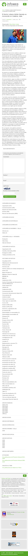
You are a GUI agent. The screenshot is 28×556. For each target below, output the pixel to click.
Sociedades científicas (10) (9, 387)
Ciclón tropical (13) (7, 285)
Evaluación (5, 239)
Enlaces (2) (5, 318)
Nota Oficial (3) (6, 353)
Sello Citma (5, 241)
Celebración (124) (6, 280)
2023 (3, 409)
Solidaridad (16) (6, 389)
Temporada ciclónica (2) (8, 395)
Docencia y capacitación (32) (9, 308)
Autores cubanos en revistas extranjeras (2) (13, 268)
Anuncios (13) (5, 266)
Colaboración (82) (6, 289)
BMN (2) (4, 278)
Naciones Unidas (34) (7, 351)
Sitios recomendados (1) (8, 383)
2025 (3, 406)
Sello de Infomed (6, 242)
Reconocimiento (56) (7, 374)
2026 (3, 404)
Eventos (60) (5, 324)
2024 (3, 407)
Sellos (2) (4, 232)
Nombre (5, 175)
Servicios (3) (5, 380)
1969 (3, 413)
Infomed (11, 552)
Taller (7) (4, 391)
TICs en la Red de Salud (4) (9, 397)
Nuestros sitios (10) (7, 354)
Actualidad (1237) (6, 261)
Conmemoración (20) (7, 291)
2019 (3, 430)
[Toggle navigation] (24, 4)
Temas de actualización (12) (9, 393)
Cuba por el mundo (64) (8, 299)
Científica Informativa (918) (9, 250)
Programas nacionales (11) (9, 366)
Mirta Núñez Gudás (14, 24)
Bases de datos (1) (7, 272)
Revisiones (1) (5, 376)
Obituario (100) (6, 356)
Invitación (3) (5, 339)
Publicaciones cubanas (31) (9, 370)
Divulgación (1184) (7, 252)
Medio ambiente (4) (7, 345)
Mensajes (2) (5, 347)
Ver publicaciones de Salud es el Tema (11, 467)
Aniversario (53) (6, 264)
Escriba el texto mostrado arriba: (11, 190)
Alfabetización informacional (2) (10, 262)
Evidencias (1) (5, 326)
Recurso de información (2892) (10, 213)
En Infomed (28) (6, 310)
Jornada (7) (5, 341)
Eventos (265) (5, 211)
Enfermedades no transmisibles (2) (11, 312)
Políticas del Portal (6, 478)
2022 (3, 410)
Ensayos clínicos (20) (7, 320)
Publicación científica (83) (8, 368)
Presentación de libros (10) (9, 362)
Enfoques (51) (5, 316)
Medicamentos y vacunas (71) (9, 343)
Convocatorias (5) (6, 295)
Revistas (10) (5, 378)
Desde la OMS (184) (7, 304)
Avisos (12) (5, 270)
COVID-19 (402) (6, 297)
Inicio (3, 10)
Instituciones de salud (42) (8, 335)
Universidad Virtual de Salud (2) (10, 399)
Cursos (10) (5, 302)
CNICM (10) (5, 287)
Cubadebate (9, 19)
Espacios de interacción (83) (9, 209)
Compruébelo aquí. (10, 514)
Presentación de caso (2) (8, 360)
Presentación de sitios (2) (8, 364)
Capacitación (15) (6, 249)
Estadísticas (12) (6, 322)
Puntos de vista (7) (7, 372)
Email (5, 180)
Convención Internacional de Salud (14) (12, 293)
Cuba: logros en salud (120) (9, 300)
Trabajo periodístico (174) (8, 254)
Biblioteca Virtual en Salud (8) (9, 274)
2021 (3, 412)
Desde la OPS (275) (7, 306)
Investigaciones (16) (7, 337)
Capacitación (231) (7, 205)
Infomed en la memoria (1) (8, 333)
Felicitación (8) (6, 328)
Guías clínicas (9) (6, 329)
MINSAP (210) (5, 349)
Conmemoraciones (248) (8, 207)
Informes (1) (5, 231)
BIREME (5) (5, 276)
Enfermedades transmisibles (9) (10, 314)
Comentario (6, 156)
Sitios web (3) (5, 385)
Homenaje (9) (5, 331)
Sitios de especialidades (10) (9, 381)
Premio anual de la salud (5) (9, 358)
